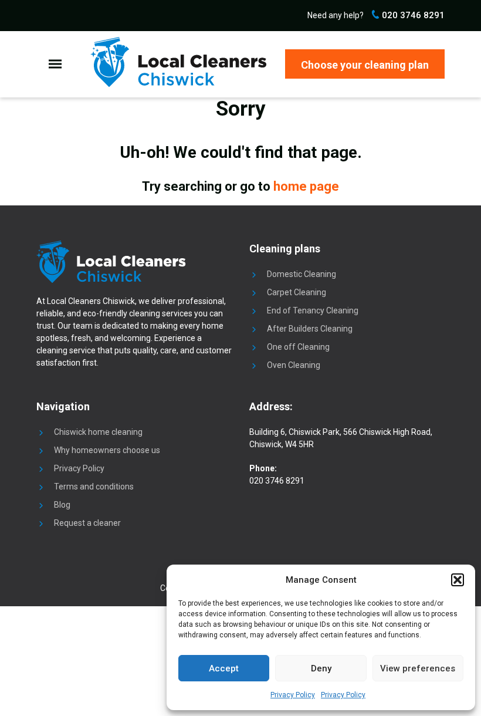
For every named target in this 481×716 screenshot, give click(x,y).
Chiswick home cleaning (98, 432)
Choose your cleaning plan (365, 65)
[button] (457, 580)
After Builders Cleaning (310, 328)
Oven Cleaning (293, 365)
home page (306, 186)
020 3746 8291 (412, 15)
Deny (321, 668)
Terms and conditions (94, 486)
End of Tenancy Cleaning (312, 310)
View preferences (417, 668)
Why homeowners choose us (107, 450)
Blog (62, 504)
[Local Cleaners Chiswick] (178, 62)
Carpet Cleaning (296, 292)
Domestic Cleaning (301, 274)
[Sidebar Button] (55, 64)
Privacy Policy (292, 695)
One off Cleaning (298, 347)
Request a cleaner (87, 523)
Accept (224, 668)
